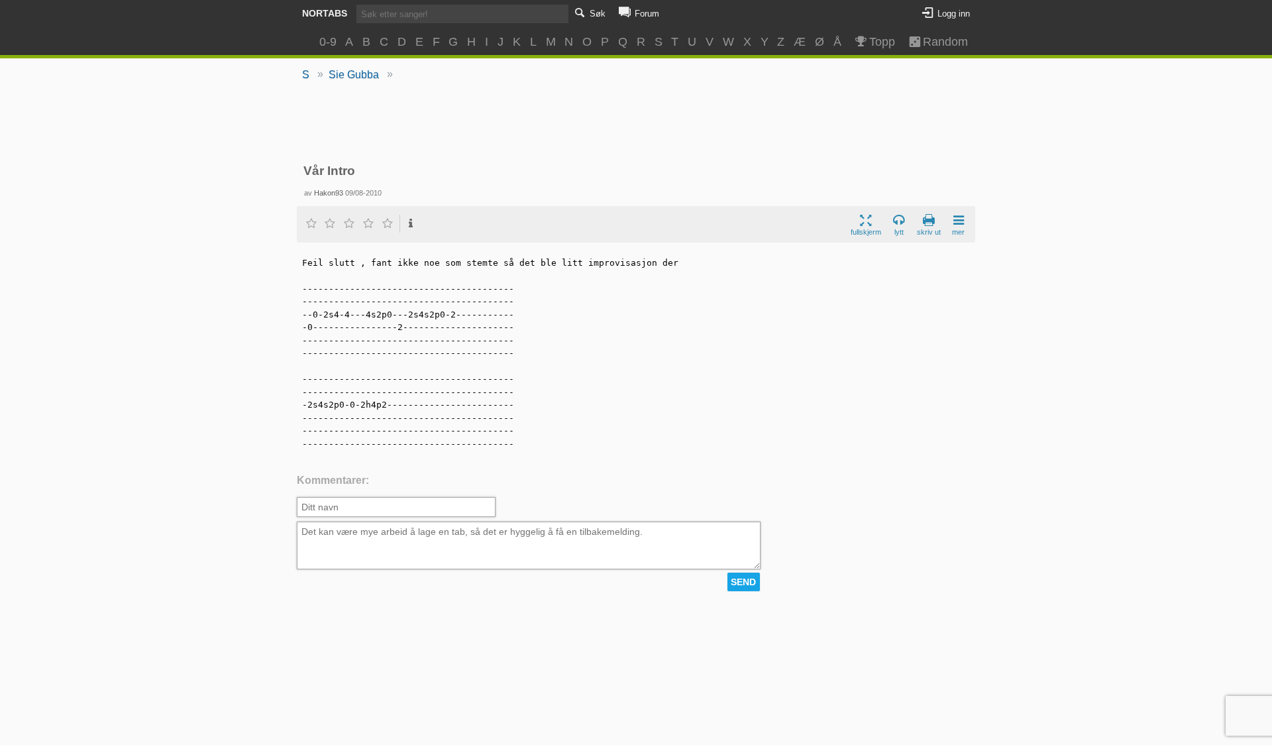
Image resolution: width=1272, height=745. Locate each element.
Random (939, 41)
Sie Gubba (354, 74)
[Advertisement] (636, 123)
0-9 (328, 41)
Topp (882, 41)
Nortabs (324, 13)
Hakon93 (328, 193)
